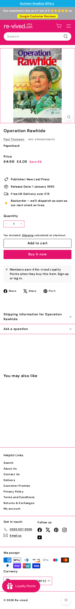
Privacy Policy (14, 491)
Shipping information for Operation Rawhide (33, 316)
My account (12, 508)
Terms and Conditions (19, 497)
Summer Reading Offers (37, 3)
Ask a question (16, 329)
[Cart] (59, 26)
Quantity (11, 216)
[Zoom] (69, 117)
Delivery (9, 480)
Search (9, 463)
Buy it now (37, 254)
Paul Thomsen (14, 139)
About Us (10, 468)
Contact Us (12, 474)
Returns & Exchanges (19, 503)
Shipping (28, 235)
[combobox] (37, 36)
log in (18, 278)
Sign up (63, 274)
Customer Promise (17, 485)
